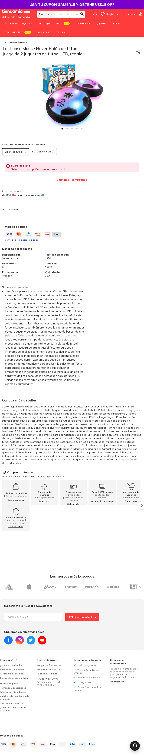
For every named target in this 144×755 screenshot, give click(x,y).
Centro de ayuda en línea (14, 678)
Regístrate (112, 14)
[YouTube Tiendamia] (42, 640)
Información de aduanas (13, 692)
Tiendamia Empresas (12, 703)
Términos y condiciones (13, 687)
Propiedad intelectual (49, 669)
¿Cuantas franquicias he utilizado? (13, 709)
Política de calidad (47, 673)
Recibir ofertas (85, 617)
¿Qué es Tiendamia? (11, 665)
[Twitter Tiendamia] (31, 640)
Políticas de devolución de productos (14, 697)
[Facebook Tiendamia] (8, 640)
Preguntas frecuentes (49, 665)
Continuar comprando (72, 179)
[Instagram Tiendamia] (19, 640)
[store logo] (19, 14)
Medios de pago (9, 683)
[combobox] (70, 14)
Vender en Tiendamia (12, 669)
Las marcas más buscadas (72, 576)
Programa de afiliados (12, 673)
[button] (62, 128)
